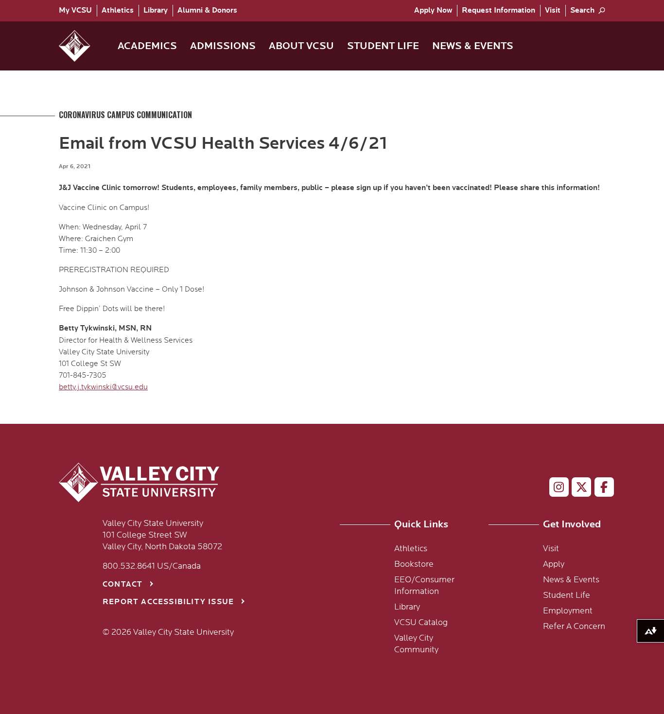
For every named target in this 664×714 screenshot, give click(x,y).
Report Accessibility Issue (168, 602)
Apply (433, 10)
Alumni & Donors (207, 10)
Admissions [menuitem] (223, 46)
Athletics (118, 10)
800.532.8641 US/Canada (152, 566)
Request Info (498, 10)
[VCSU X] (577, 489)
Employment (568, 611)
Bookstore (414, 564)
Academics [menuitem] (147, 46)
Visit (552, 10)
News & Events (571, 580)
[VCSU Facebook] (600, 489)
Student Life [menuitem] (383, 46)
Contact (122, 584)
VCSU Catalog (421, 622)
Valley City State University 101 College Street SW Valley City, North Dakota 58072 (162, 535)
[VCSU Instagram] (554, 489)
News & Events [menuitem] (472, 46)
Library (155, 10)
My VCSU (75, 10)
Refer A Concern (574, 626)
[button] (82, 45)
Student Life (566, 595)
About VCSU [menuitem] (301, 46)
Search (582, 10)
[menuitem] (78, 10)
